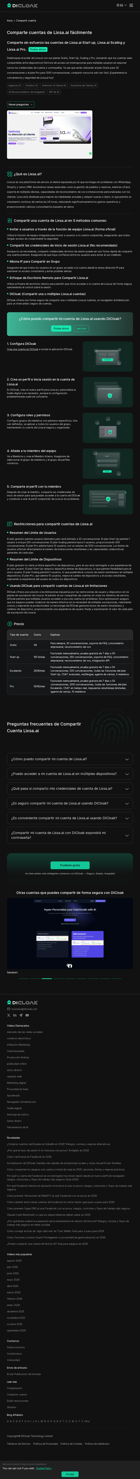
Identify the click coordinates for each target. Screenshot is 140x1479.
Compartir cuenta (26, 20)
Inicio (10, 20)
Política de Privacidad (45, 1443)
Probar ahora (38, 49)
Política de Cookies (71, 1443)
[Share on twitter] (8, 1015)
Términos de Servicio (19, 1443)
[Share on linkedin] (15, 1015)
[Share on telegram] (21, 1015)
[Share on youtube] (27, 1015)
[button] (121, 5)
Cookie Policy (43, 1468)
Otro (87, 1421)
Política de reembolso (97, 1443)
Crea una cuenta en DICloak (22, 349)
